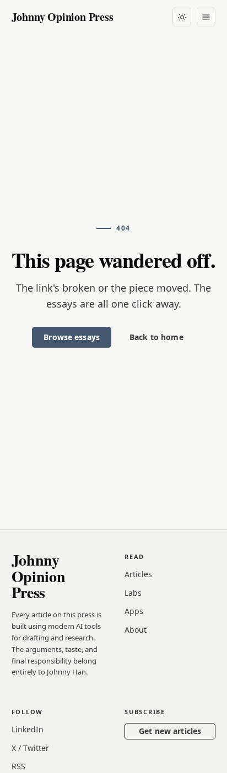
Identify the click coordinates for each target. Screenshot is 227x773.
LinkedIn (28, 729)
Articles (138, 574)
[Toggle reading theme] (181, 17)
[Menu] (206, 17)
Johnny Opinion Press (63, 17)
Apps (134, 611)
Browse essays (72, 337)
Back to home (156, 337)
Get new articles (170, 731)
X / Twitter (30, 748)
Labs (133, 593)
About (136, 629)
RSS (18, 766)
